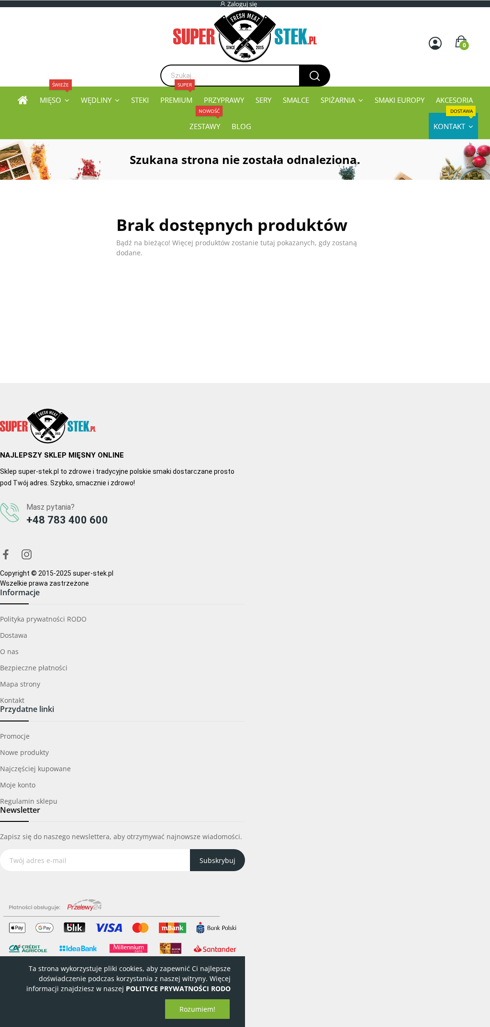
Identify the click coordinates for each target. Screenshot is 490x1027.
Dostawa (13, 635)
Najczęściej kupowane (35, 768)
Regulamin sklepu (28, 801)
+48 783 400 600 (67, 520)
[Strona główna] (23, 100)
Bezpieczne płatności (33, 667)
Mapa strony (20, 683)
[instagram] (27, 555)
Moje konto (17, 784)
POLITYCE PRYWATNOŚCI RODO (178, 988)
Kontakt (12, 700)
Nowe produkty (24, 752)
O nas (9, 651)
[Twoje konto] (435, 43)
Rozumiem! (197, 1009)
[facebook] (5, 555)
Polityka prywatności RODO (43, 618)
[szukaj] (314, 76)
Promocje (15, 736)
